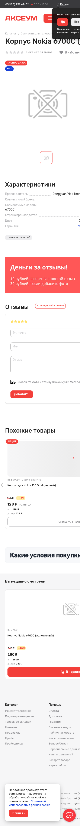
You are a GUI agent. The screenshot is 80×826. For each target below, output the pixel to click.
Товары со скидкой (18, 721)
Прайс (9, 738)
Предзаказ (12, 732)
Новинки (11, 727)
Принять (18, 813)
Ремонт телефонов (18, 710)
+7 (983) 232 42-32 (17, 4)
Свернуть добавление (50, 305)
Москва (64, 4)
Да (63, 22)
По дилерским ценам (19, 716)
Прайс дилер (14, 743)
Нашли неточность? (18, 237)
